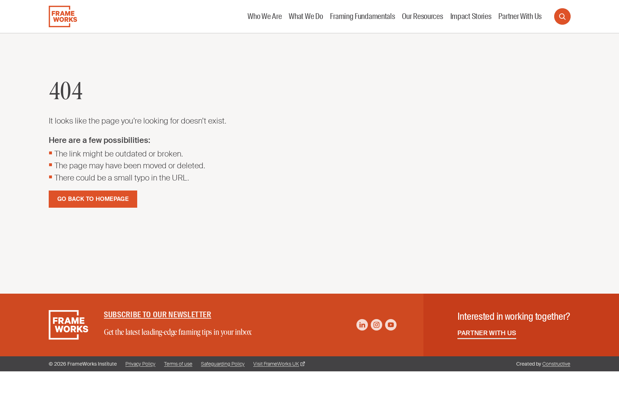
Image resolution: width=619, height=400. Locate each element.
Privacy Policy (140, 364)
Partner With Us (487, 333)
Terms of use (178, 364)
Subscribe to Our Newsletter (157, 314)
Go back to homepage (93, 199)
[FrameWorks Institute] (63, 16)
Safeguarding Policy (223, 364)
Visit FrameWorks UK (276, 364)
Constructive (556, 364)
